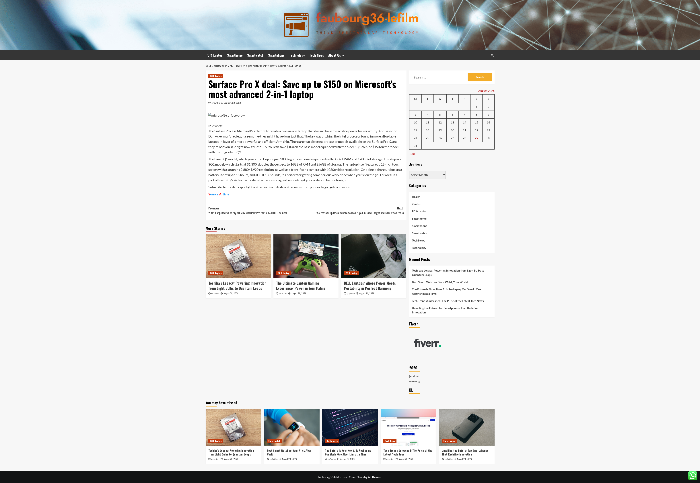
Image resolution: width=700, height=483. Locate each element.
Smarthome (235, 55)
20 (452, 130)
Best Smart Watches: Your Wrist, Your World (440, 282)
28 (464, 138)
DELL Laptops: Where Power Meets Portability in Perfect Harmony (370, 285)
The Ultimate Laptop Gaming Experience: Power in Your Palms (300, 285)
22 (476, 130)
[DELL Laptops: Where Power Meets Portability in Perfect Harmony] (373, 256)
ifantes (416, 204)
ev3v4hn (215, 102)
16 (488, 122)
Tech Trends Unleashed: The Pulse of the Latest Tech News (448, 301)
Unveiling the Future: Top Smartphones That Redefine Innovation (445, 310)
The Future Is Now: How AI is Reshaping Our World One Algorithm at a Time (446, 291)
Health (416, 196)
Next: (360, 210)
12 (440, 122)
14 (464, 122)
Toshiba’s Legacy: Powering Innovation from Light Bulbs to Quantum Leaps (237, 285)
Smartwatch (255, 55)
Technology (297, 55)
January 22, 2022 (232, 102)
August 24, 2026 (366, 293)
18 (427, 130)
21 (464, 130)
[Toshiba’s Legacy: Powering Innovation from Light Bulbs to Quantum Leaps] (238, 256)
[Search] (492, 55)
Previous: (247, 210)
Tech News (316, 55)
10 (415, 122)
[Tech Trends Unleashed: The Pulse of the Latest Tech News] (408, 427)
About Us (334, 55)
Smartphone (276, 55)
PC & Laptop (214, 55)
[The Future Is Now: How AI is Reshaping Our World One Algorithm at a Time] (350, 427)
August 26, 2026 (298, 293)
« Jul (412, 153)
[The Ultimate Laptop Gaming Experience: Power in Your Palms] (306, 256)
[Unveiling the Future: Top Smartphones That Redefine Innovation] (467, 427)
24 (415, 138)
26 (440, 138)
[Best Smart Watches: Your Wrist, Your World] (292, 427)
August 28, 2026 (231, 293)
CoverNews (356, 477)
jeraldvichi (415, 376)
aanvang (414, 381)
